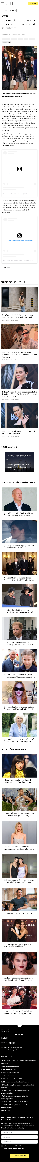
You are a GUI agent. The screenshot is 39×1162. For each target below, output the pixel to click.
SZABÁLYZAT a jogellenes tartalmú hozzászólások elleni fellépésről (17, 1086)
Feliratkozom (19, 1156)
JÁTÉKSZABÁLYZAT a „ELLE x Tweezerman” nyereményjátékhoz (14, 1106)
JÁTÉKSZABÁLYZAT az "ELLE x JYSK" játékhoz (14, 1102)
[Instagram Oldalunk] (19, 1035)
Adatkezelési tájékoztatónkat (14, 1148)
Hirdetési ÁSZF (5, 1110)
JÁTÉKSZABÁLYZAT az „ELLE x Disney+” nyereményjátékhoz (18, 1060)
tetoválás (31, 39)
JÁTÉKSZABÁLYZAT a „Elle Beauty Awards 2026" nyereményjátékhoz (15, 1092)
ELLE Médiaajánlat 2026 (8, 1069)
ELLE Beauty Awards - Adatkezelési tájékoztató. (15, 1082)
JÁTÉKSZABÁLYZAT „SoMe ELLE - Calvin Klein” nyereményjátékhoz (15, 1098)
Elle (8, 267)
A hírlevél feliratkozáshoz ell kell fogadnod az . (17, 1147)
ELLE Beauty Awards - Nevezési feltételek (13, 1079)
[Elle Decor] (9, 3)
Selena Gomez (6, 39)
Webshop (32, 3)
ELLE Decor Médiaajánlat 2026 (10, 1073)
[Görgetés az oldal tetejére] (20, 1025)
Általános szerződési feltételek (10, 1066)
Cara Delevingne (6, 42)
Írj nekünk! (4, 1038)
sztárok (20, 39)
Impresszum (4, 1063)
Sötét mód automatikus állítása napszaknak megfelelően (13, 1049)
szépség (14, 39)
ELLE (23, 34)
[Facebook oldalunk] (16, 1034)
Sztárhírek (13, 10)
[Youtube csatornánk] (22, 1034)
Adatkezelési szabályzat (8, 1076)
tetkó (25, 39)
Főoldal (5, 10)
